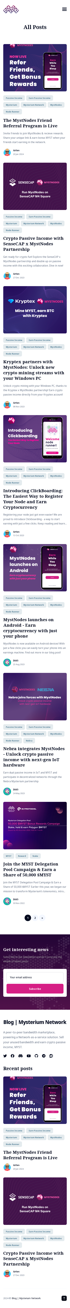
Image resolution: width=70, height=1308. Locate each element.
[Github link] (36, 1055)
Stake (35, 856)
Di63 (15, 660)
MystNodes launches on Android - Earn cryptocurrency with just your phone (30, 628)
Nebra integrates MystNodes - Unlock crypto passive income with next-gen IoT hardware (34, 757)
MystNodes (56, 104)
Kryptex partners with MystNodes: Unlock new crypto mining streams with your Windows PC (33, 370)
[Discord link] (20, 1055)
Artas (16, 150)
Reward (22, 856)
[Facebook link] (12, 1055)
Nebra (29, 740)
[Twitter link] (5, 1055)
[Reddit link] (51, 1055)
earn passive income (39, 98)
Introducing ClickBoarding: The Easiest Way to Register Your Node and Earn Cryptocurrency (33, 499)
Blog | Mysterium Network (26, 1298)
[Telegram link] (43, 1055)
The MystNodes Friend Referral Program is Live (30, 123)
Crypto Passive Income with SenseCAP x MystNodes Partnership (33, 243)
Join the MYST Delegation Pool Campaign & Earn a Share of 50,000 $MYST (30, 869)
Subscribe (35, 989)
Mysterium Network (33, 104)
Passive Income (14, 98)
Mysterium (11, 104)
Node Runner (12, 111)
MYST (9, 856)
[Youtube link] (28, 1055)
